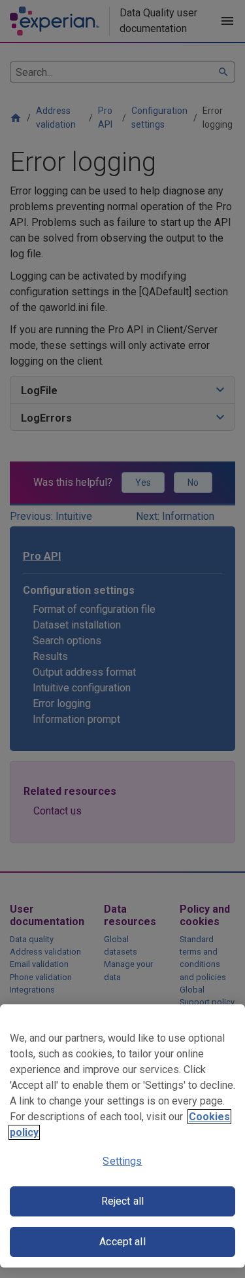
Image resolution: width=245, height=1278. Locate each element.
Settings (122, 1161)
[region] (122, 1136)
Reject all (122, 1201)
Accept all (122, 1241)
